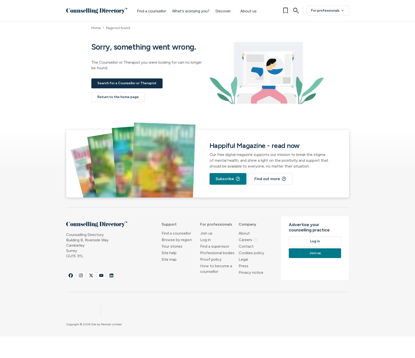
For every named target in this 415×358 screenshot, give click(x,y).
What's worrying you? (191, 11)
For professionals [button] (216, 224)
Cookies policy (251, 253)
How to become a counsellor (216, 269)
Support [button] (169, 224)
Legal (243, 259)
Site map (169, 259)
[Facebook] (70, 275)
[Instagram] (81, 275)
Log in (205, 239)
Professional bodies (217, 253)
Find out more (270, 179)
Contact (246, 246)
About (244, 233)
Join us (206, 233)
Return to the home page (118, 97)
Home (96, 28)
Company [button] (247, 224)
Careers (248, 240)
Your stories (172, 246)
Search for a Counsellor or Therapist (127, 83)
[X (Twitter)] (91, 275)
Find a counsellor (151, 11)
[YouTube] (101, 275)
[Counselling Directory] (96, 10)
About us (248, 11)
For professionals (328, 11)
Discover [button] (223, 11)
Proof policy (210, 259)
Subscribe (228, 179)
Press (243, 266)
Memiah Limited (111, 324)
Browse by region (177, 239)
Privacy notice (251, 272)
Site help (169, 253)
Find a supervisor (214, 246)
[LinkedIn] (111, 275)
